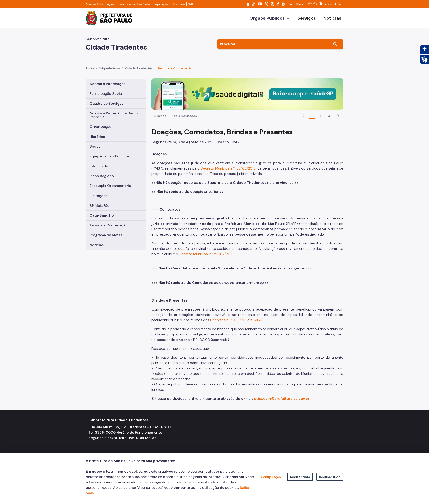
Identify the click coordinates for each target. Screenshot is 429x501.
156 (190, 4)
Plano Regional (102, 176)
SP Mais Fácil (100, 205)
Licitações (98, 195)
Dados (95, 146)
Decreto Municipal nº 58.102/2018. (206, 254)
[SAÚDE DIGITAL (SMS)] (247, 93)
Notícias (97, 245)
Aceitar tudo (300, 477)
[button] (338, 115)
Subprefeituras (109, 68)
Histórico (97, 136)
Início (90, 68)
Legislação (161, 4)
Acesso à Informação (108, 83)
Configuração (271, 477)
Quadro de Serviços (106, 103)
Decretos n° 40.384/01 (228, 320)
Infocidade (99, 166)
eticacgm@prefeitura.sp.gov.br (281, 398)
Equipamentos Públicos (110, 156)
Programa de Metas (106, 235)
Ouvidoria (178, 4)
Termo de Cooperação (109, 225)
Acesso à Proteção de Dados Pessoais (114, 115)
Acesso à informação (100, 4)
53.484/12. (258, 320)
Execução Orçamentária (110, 185)
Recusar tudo (330, 477)
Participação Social (106, 93)
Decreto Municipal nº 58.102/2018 (228, 168)
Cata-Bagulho (102, 215)
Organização (100, 126)
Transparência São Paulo (134, 4)
